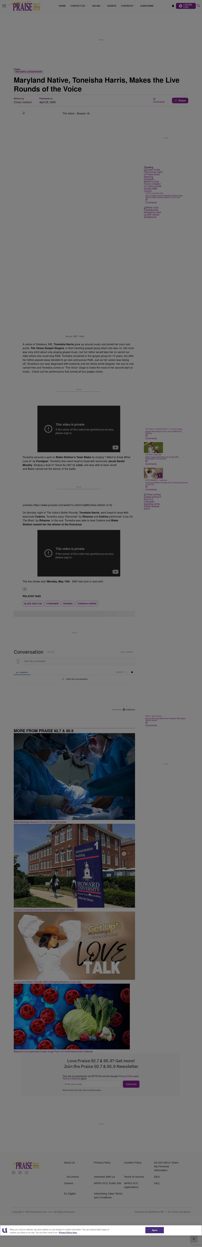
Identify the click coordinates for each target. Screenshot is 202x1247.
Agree (154, 1230)
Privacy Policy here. (68, 1232)
